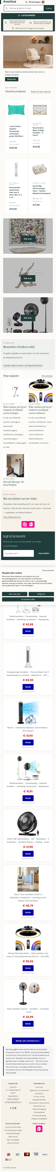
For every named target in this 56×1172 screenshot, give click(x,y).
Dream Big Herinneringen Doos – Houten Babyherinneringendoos (41, 190)
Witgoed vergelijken (39, 1119)
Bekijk (28, 631)
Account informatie (13, 1127)
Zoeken (49, 8)
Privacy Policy (39, 1096)
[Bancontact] (17, 1154)
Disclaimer (39, 1093)
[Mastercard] (27, 1154)
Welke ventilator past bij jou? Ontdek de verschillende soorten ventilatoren (40, 410)
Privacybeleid (48, 570)
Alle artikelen (47, 376)
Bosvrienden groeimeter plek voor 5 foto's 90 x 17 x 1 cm (15, 192)
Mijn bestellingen (13, 1133)
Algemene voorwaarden (39, 1090)
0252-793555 (13, 1099)
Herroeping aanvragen (13, 1130)
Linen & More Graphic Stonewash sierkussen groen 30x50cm (16, 131)
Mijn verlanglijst (13, 1140)
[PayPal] (45, 1154)
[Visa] (36, 1154)
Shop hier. (11, 79)
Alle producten (13, 1143)
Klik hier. (28, 239)
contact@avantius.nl (13, 1102)
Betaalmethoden (39, 1100)
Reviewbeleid (39, 1112)
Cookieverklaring (39, 1115)
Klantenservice (39, 1106)
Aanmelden (43, 553)
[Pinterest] (15, 1108)
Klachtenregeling (39, 1109)
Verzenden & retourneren (39, 1103)
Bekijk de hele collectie (41, 92)
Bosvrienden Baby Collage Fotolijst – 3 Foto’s (38, 131)
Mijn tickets (13, 1136)
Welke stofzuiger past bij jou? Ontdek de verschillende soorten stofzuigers (15, 410)
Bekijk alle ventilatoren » (28, 1040)
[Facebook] (10, 1108)
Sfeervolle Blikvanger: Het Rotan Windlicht (13, 483)
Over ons (39, 1087)
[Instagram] (13, 1108)
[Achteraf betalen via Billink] (8, 1159)
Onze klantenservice (12, 517)
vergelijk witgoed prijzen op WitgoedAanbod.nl (23, 365)
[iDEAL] (8, 1154)
